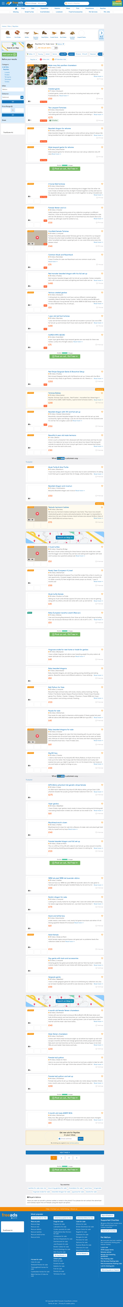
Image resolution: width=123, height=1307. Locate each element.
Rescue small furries (38, 1234)
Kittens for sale (81, 1224)
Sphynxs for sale (82, 1242)
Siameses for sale (82, 1234)
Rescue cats (35, 1227)
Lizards (7, 72)
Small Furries (29, 12)
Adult (48, 54)
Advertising (64, 1209)
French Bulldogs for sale (62, 1249)
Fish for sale (58, 1269)
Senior (54, 54)
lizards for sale (91, 1192)
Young (40, 54)
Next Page (64, 1152)
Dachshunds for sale (61, 1241)
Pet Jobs (107, 12)
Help (47, 1209)
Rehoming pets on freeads (110, 1270)
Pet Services (93, 12)
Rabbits (57, 8)
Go (13, 101)
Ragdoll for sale (81, 1232)
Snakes (7, 75)
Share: (4, 120)
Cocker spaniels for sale (62, 1229)
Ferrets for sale (59, 1263)
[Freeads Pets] (18, 2)
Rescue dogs (35, 1224)
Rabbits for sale (59, 1266)
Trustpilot (29, 462)
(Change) (34, 3)
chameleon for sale (76, 1188)
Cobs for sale (35, 1262)
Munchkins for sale (82, 1250)
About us (73, 1209)
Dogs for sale (58, 1221)
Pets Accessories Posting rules (111, 1263)
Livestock (59, 12)
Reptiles (103, 8)
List (100, 54)
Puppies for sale (59, 1224)
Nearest (93, 54)
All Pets (6, 67)
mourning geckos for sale (57, 1188)
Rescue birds (35, 1237)
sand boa (88, 1188)
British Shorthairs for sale (85, 1227)
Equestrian (44, 8)
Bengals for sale (81, 1237)
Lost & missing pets (107, 1266)
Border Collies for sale (61, 1247)
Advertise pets (39, 1218)
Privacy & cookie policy (67, 1303)
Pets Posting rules (107, 1258)
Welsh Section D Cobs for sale (39, 1275)
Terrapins (8, 77)
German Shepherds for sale (63, 1239)
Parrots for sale (59, 1271)
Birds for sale (58, 1261)
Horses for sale (36, 1259)
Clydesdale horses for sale (40, 1271)
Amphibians (90, 8)
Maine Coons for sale (83, 1229)
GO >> (81, 1139)
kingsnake (97, 1188)
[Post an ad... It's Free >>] (65, 173)
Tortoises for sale (59, 1274)
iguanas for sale (78, 1192)
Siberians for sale (82, 1247)
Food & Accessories (76, 12)
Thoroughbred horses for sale (39, 1268)
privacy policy (74, 1143)
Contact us (55, 1209)
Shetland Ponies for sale (39, 1264)
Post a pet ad (8, 54)
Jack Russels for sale (61, 1244)
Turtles (7, 81)
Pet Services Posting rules (110, 1261)
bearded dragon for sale (61, 1192)
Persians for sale (82, 1240)
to (12, 110)
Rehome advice (106, 1252)
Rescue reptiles (36, 1232)
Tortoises (8, 79)
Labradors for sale (60, 1227)
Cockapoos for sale (60, 1236)
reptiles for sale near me (37, 1188)
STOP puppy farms (107, 1250)
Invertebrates (45, 12)
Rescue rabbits (36, 1229)
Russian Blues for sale (83, 1245)
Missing (15, 12)
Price (78, 54)
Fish (77, 8)
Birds (68, 8)
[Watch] (102, 65)
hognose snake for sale (41, 1192)
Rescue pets (35, 1221)
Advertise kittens (85, 1218)
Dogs (23, 8)
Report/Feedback (107, 1215)
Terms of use (52, 1303)
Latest (71, 54)
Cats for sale (80, 1221)
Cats (32, 8)
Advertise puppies (63, 1218)
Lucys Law (104, 1247)
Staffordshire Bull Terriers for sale (62, 1232)
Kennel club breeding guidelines (108, 1255)
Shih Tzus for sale (60, 1252)
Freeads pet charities (109, 1231)
